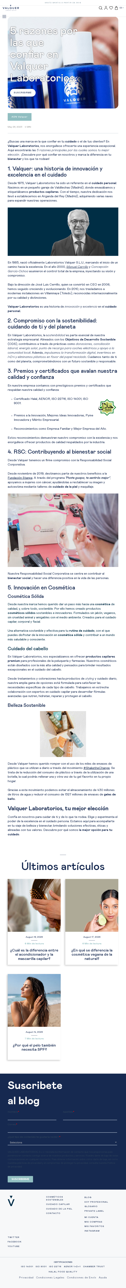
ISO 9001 (41, 1267)
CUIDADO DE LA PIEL (59, 1209)
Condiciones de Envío (81, 1277)
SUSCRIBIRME (23, 93)
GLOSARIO (91, 1207)
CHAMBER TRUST (94, 1267)
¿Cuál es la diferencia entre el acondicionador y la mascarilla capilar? (34, 954)
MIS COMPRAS (93, 1222)
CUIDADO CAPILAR (58, 1204)
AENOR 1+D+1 (72, 1267)
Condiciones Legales (50, 1277)
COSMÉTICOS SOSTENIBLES (54, 1198)
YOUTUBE (14, 1246)
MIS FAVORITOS (94, 1226)
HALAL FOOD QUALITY (63, 1272)
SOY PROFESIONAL (96, 1202)
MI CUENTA (91, 1217)
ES (121, 8)
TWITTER (14, 1237)
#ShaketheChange (96, 768)
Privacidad (26, 1277)
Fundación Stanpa (20, 477)
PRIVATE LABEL (94, 1211)
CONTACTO (53, 1213)
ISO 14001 (27, 1267)
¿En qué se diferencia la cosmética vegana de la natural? (91, 954)
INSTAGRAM (92, 1231)
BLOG (88, 1197)
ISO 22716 (55, 1267)
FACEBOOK (15, 1242)
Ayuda (103, 1277)
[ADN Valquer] (20, 119)
